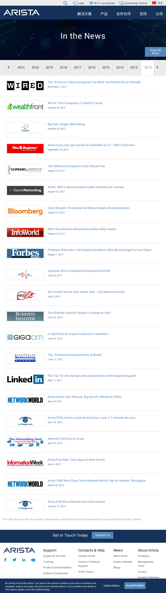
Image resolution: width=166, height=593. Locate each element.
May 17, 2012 (55, 380)
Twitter (15, 560)
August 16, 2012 (56, 171)
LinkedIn (24, 560)
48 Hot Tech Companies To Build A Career (75, 103)
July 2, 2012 (54, 297)
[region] (83, 586)
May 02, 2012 (55, 401)
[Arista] (21, 12)
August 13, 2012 (56, 213)
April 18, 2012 (55, 422)
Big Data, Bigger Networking (66, 124)
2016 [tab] (91, 67)
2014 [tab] (120, 67)
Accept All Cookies (135, 585)
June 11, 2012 (55, 359)
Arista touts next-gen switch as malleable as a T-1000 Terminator (91, 145)
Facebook (5, 560)
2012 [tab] (148, 67)
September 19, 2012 (58, 150)
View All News (155, 52)
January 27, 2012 (57, 506)
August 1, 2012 (55, 255)
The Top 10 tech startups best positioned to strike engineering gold (92, 375)
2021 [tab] (21, 67)
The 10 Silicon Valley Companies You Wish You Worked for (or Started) (94, 82)
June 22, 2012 (55, 317)
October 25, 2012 (56, 108)
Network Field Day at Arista (66, 438)
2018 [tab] (63, 67)
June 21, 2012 (55, 339)
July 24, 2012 (55, 275)
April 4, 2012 (54, 464)
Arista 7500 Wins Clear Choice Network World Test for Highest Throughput (97, 480)
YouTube (33, 560)
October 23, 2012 (56, 129)
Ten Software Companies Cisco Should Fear (76, 166)
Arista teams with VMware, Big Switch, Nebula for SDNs (84, 397)
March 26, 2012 (56, 485)
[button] (65, 3)
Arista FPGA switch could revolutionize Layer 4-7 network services (91, 417)
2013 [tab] (134, 67)
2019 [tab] (49, 67)
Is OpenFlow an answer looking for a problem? (78, 334)
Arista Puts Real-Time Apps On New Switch (76, 459)
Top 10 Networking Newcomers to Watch (75, 355)
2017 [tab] (77, 67)
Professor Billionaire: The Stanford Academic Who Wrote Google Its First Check (99, 250)
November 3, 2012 (57, 87)
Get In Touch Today (70, 535)
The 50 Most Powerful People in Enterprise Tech (79, 313)
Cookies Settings (111, 585)
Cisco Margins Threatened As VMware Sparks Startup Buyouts (89, 208)
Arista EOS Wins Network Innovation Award (76, 501)
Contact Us (102, 535)
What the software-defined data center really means (82, 229)
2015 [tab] (105, 67)
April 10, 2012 (55, 443)
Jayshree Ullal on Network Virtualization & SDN (79, 271)
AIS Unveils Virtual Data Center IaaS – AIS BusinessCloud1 (86, 292)
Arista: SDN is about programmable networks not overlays (86, 187)
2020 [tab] (35, 67)
